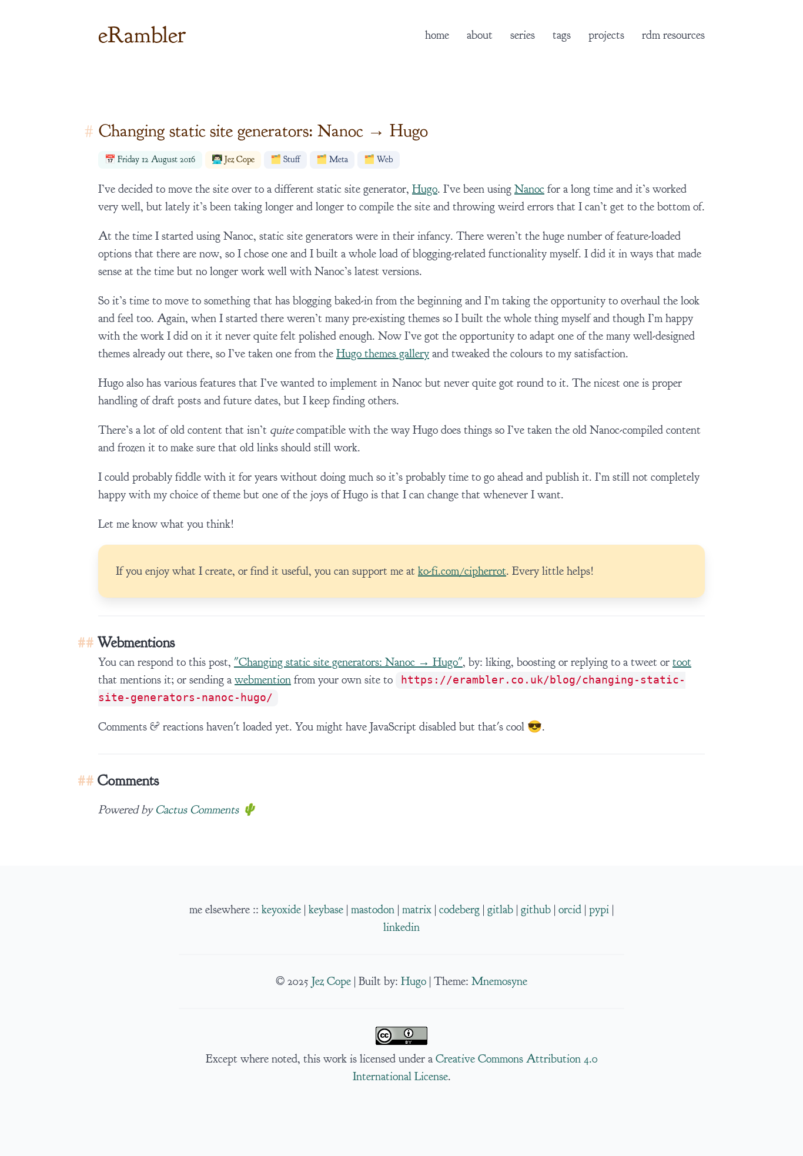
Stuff (291, 159)
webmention (263, 680)
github (536, 909)
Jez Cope (240, 159)
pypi (599, 909)
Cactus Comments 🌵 (205, 809)
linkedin (401, 927)
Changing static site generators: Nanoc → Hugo (263, 130)
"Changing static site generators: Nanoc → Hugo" (348, 662)
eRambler (142, 35)
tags (562, 35)
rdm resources (673, 35)
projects (606, 35)
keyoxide (281, 909)
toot (681, 662)
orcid (569, 909)
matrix (416, 909)
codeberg (459, 909)
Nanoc (529, 189)
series (522, 35)
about (480, 35)
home (437, 35)
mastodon (372, 909)
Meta (338, 159)
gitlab (500, 909)
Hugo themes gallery (382, 353)
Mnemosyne (499, 981)
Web (385, 159)
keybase (326, 909)
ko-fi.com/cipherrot (462, 571)
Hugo (424, 189)
